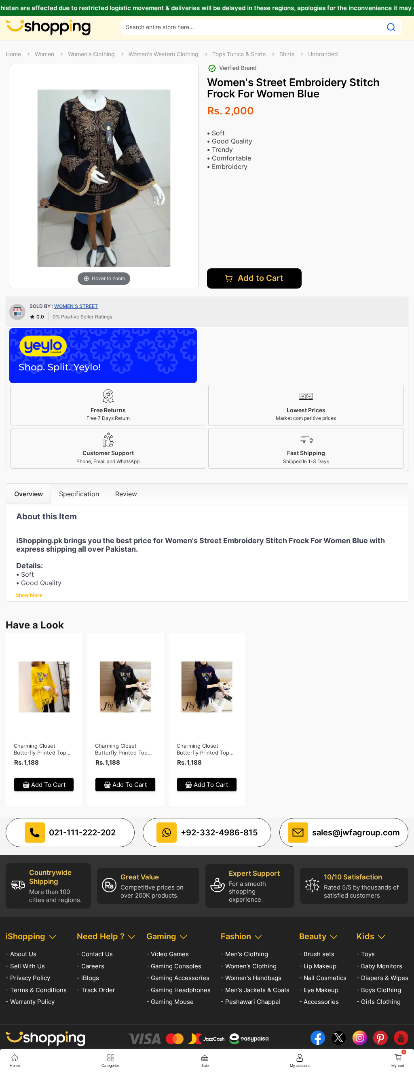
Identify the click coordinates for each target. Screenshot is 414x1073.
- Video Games (167, 954)
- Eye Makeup (318, 990)
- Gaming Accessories (177, 978)
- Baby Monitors (379, 966)
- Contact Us (95, 954)
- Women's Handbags (251, 978)
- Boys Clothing (379, 990)
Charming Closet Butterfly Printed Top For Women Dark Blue (203, 749)
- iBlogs (88, 978)
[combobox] (251, 27)
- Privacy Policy (28, 978)
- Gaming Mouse (170, 1002)
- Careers (90, 966)
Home (13, 54)
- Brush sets (316, 954)
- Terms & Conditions (36, 990)
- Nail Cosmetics (322, 978)
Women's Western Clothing (164, 54)
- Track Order (96, 990)
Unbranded (323, 54)
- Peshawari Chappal (250, 1002)
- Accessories (319, 1002)
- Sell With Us (25, 966)
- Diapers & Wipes (382, 978)
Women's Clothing (91, 54)
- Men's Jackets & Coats (255, 990)
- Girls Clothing (379, 1002)
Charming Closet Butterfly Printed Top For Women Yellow (40, 749)
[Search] (391, 27)
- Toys (366, 954)
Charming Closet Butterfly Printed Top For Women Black (121, 749)
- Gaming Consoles (173, 966)
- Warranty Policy (30, 1002)
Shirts (286, 54)
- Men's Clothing (244, 954)
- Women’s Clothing (249, 966)
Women (44, 54)
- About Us (21, 954)
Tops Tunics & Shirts (239, 54)
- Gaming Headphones (178, 990)
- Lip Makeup (317, 966)
